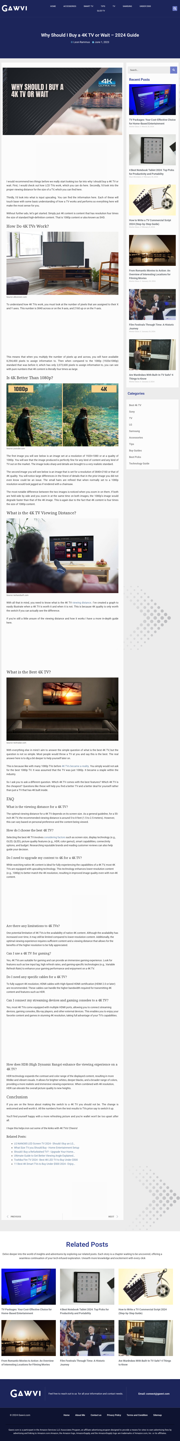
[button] (175, 8)
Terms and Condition (137, 1415)
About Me (80, 1415)
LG (130, 424)
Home (53, 6)
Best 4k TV (135, 405)
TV (114, 6)
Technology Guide (139, 463)
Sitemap (157, 1415)
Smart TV (88, 6)
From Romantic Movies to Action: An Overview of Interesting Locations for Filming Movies (149, 274)
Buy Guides (135, 450)
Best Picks (135, 457)
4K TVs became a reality (75, 766)
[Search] (173, 70)
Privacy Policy (114, 1415)
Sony (132, 411)
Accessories (69, 6)
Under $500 (145, 6)
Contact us (96, 1415)
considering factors (54, 837)
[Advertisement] (62, 158)
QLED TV (101, 11)
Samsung (127, 6)
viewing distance (81, 602)
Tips (103, 6)
